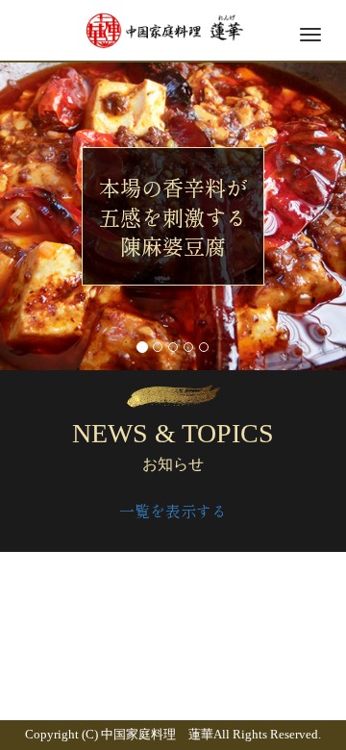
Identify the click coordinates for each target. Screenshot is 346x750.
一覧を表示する (173, 510)
